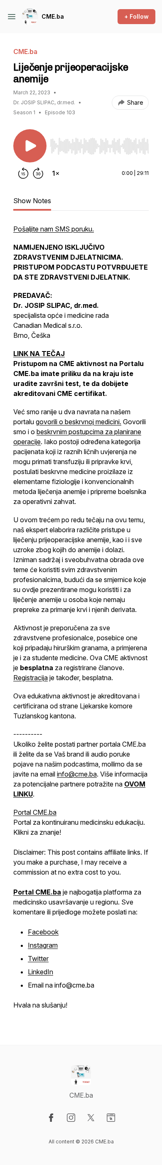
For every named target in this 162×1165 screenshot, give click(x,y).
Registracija (30, 677)
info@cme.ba (77, 774)
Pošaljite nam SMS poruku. (53, 229)
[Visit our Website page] (111, 1117)
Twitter (38, 958)
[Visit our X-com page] (91, 1117)
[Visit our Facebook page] (51, 1117)
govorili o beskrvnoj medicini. (78, 422)
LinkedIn (40, 972)
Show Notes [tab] (32, 201)
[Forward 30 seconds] (38, 173)
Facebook (43, 932)
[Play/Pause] (30, 145)
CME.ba (53, 16)
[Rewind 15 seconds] (23, 173)
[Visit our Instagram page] (71, 1117)
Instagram (43, 945)
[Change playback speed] (55, 173)
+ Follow (136, 16)
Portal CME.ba (34, 812)
